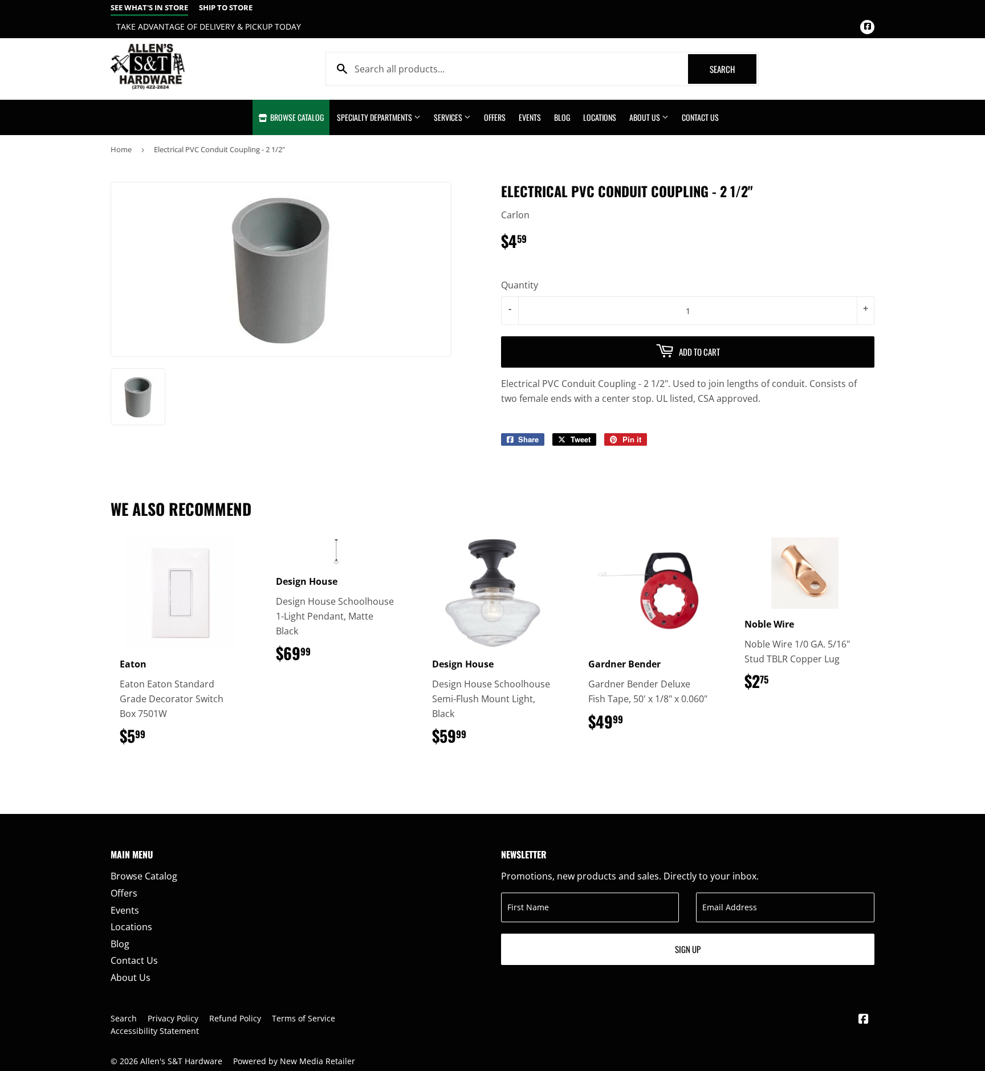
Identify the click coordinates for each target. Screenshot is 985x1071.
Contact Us (700, 117)
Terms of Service (303, 1018)
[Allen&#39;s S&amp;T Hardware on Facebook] (863, 1019)
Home (121, 149)
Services (449, 117)
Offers (495, 117)
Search (733, 69)
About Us (645, 117)
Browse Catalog (296, 117)
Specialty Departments (375, 117)
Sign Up (688, 949)
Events (530, 117)
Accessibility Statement (155, 1030)
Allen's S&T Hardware (181, 1061)
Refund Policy (235, 1018)
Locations (599, 117)
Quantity (519, 285)
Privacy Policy (173, 1018)
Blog (562, 117)
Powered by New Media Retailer (294, 1061)
